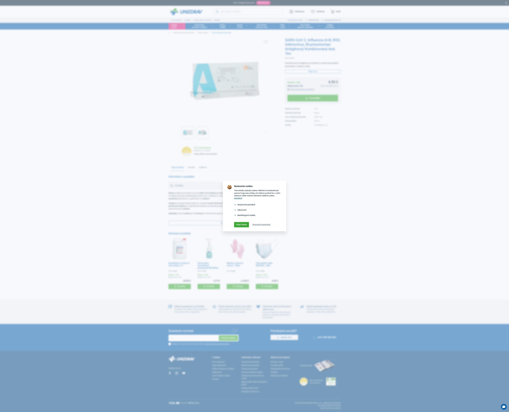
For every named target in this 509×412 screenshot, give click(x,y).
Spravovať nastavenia (261, 224)
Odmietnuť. (238, 198)
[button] (504, 407)
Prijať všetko (241, 224)
